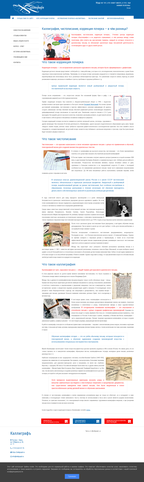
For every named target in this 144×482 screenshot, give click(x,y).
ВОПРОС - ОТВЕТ (18, 46)
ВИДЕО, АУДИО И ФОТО (21, 41)
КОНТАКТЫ (17, 62)
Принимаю (72, 476)
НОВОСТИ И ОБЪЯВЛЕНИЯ (21, 30)
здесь (88, 410)
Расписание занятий (96, 18)
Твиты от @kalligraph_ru (93, 431)
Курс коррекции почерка (45, 18)
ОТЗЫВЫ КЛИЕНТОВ (19, 36)
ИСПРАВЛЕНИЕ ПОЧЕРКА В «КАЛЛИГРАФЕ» (71, 18)
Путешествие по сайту (25, 18)
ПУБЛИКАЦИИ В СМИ (20, 57)
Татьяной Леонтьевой (91, 104)
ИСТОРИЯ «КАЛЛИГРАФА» (21, 52)
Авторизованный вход (115, 18)
